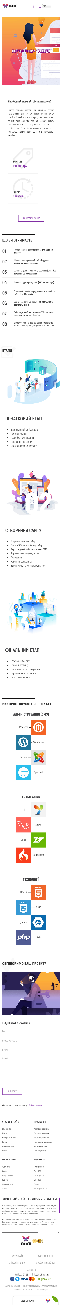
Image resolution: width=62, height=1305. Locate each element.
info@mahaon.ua (35, 1105)
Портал (4, 1151)
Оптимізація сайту (40, 1151)
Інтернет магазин (8, 1146)
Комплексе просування (41, 1129)
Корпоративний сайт (9, 1138)
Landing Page (6, 1129)
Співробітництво (17, 1263)
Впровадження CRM (40, 1189)
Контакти (31, 1270)
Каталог (4, 1142)
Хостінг (4, 1189)
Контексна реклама (40, 1146)
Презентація (17, 1255)
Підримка (5, 1180)
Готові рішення (39, 1167)
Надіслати (12, 1091)
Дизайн (4, 1171)
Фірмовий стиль (7, 1184)
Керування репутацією (41, 1138)
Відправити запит (31, 218)
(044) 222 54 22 (21, 1274)
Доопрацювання (7, 1176)
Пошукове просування (41, 1133)
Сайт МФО (37, 1171)
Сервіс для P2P (39, 1176)
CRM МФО (37, 1180)
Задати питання (45, 1255)
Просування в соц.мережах (43, 1142)
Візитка (4, 1133)
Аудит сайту (6, 1167)
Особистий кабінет (45, 1263)
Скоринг (36, 1184)
